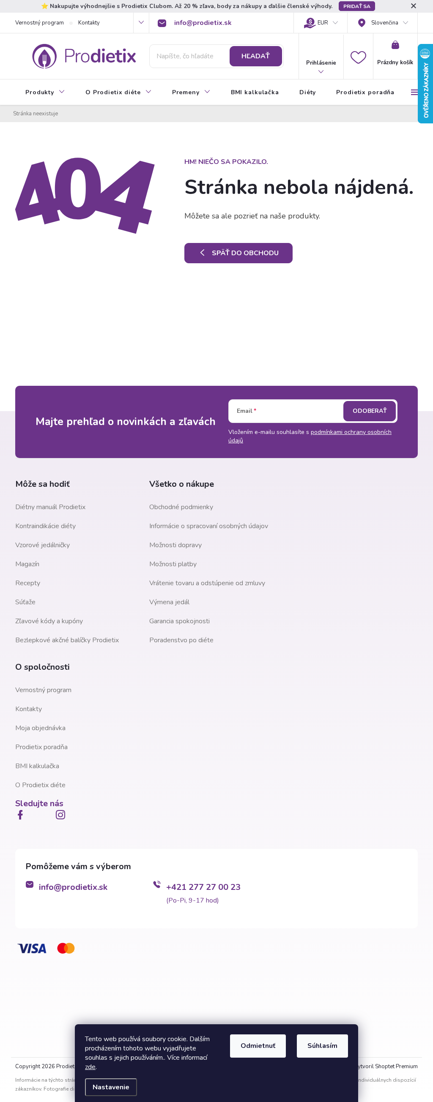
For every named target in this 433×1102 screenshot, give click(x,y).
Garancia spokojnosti (179, 621)
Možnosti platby (173, 564)
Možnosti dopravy (175, 545)
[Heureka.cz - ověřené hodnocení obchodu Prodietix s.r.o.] (57, 1005)
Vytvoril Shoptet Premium (386, 1066)
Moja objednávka (40, 728)
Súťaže (25, 602)
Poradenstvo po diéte (181, 640)
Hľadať (255, 56)
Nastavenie (111, 1087)
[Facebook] (22, 814)
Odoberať (370, 411)
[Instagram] (62, 814)
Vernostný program (39, 23)
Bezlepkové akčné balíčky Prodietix (67, 640)
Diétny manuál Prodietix (50, 507)
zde (90, 1067)
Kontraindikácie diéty (45, 526)
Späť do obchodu (245, 253)
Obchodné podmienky (181, 507)
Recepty (27, 583)
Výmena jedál (169, 602)
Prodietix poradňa (41, 747)
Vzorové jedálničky (42, 545)
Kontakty (89, 23)
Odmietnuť (258, 1045)
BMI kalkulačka (37, 766)
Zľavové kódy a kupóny (49, 621)
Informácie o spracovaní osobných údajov (208, 526)
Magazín (27, 564)
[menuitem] (45, 92)
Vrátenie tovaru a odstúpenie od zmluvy (207, 583)
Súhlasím (322, 1045)
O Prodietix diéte (40, 785)
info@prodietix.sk (73, 887)
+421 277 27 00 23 (203, 887)
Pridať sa (356, 6)
